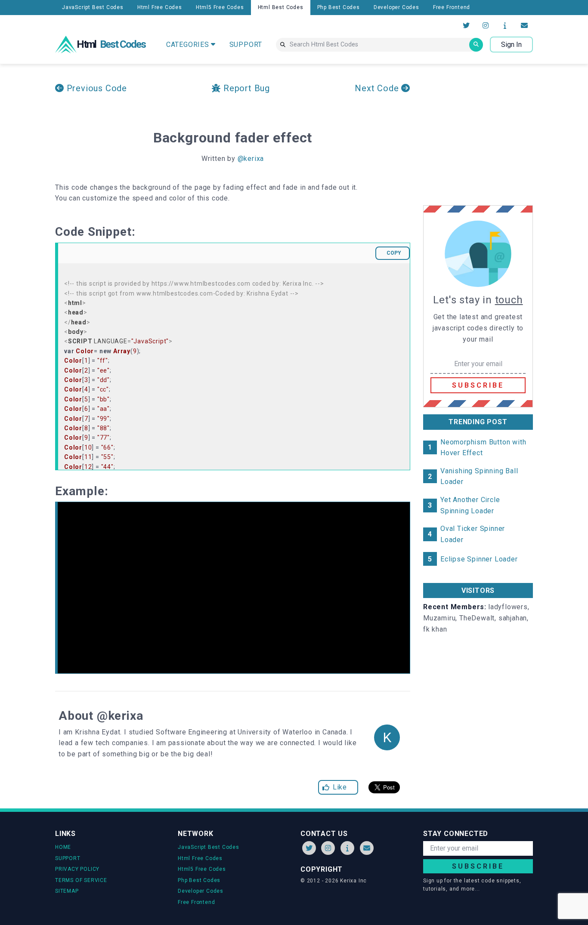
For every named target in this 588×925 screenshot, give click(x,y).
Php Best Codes (338, 7)
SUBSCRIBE (478, 385)
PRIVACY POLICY (77, 869)
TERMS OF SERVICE (81, 880)
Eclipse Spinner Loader (479, 559)
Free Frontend (451, 7)
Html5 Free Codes (220, 7)
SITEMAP (67, 891)
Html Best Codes (280, 7)
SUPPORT (246, 44)
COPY (394, 253)
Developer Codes (396, 7)
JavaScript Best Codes (93, 7)
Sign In (511, 44)
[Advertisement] (495, 134)
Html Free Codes (159, 7)
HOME (63, 847)
